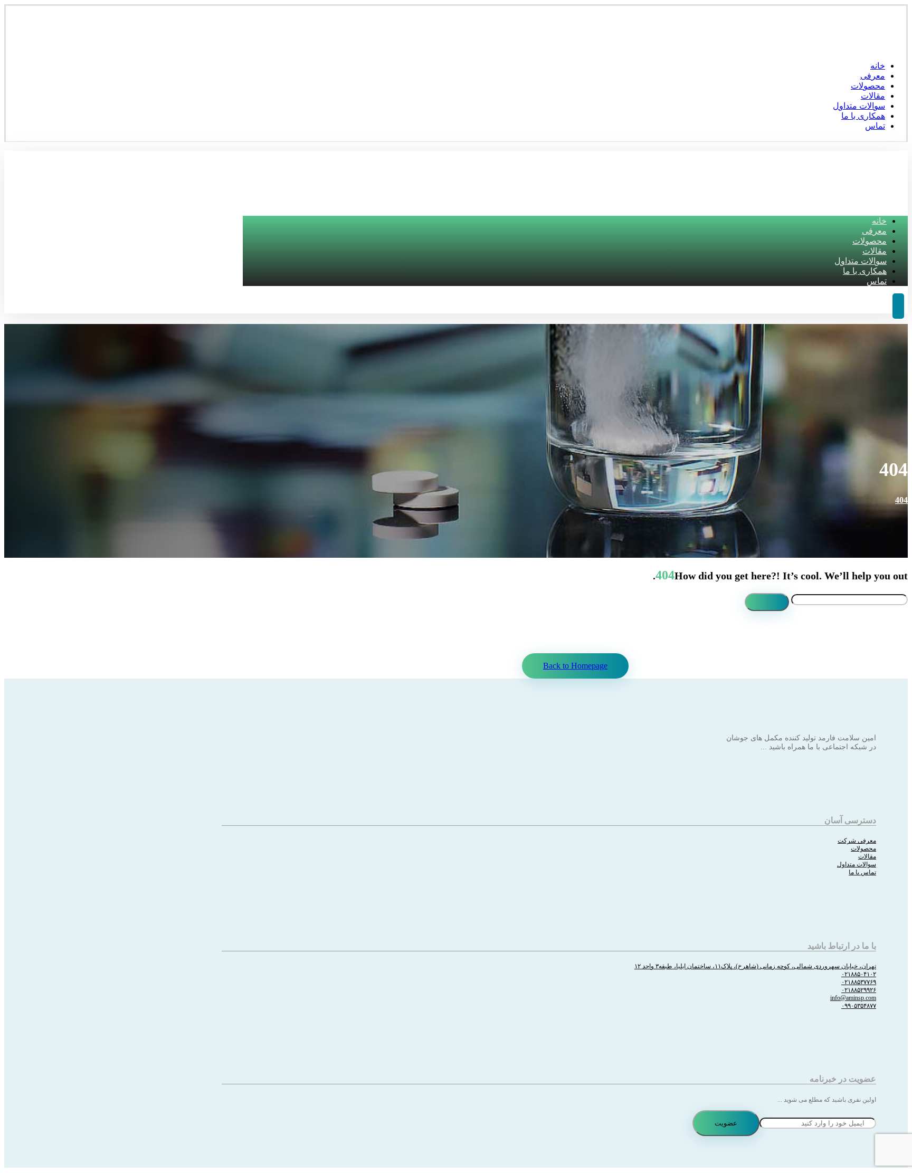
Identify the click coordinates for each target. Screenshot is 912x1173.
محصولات (863, 848)
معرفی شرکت (857, 840)
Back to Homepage (575, 665)
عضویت (726, 1123)
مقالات (867, 856)
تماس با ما (862, 872)
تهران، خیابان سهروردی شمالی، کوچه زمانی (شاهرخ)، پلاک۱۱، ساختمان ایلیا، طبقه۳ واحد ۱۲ (755, 966)
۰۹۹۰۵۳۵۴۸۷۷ (858, 1005)
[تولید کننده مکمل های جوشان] (890, 45)
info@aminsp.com (853, 998)
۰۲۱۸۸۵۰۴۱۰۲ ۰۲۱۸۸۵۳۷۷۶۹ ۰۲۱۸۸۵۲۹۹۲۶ (858, 982)
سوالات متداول (856, 864)
